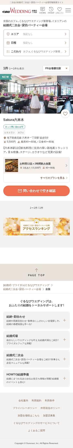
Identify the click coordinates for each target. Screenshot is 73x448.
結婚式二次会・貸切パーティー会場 (22, 289)
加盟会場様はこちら (29, 415)
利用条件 (50, 400)
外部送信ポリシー (50, 408)
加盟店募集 (49, 415)
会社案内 (23, 400)
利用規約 (36, 400)
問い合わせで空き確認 (39, 190)
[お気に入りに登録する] (65, 113)
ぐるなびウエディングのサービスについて (36, 423)
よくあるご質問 (36, 430)
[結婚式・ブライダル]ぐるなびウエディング (26, 285)
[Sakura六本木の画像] (36, 95)
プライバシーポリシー (25, 408)
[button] (36, 320)
